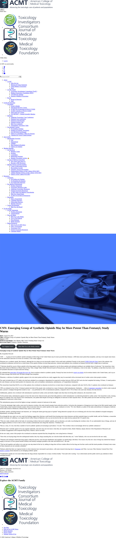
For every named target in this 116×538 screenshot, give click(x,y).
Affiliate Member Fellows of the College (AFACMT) (26, 173)
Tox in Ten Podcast (16, 218)
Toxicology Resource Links (19, 187)
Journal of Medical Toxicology (19, 96)
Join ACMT (7, 137)
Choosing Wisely (16, 231)
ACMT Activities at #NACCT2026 (21, 111)
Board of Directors (16, 99)
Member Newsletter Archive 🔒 (20, 158)
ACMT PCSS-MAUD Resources (20, 195)
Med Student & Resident (18, 145)
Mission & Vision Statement (19, 85)
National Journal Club (17, 122)
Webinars (10, 116)
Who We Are (14, 83)
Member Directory (16, 203)
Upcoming (10, 104)
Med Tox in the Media (17, 216)
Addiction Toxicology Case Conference (22, 117)
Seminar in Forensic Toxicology (20, 130)
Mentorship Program (17, 156)
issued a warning (5, 450)
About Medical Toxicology (18, 86)
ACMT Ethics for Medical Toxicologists (22, 192)
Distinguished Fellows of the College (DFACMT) (25, 171)
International (14, 142)
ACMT (9, 81)
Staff (12, 101)
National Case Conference (18, 119)
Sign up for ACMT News (11, 529)
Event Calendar (15, 106)
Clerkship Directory (16, 200)
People (9, 98)
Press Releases (15, 220)
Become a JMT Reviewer (18, 163)
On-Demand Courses (13, 127)
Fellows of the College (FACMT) (20, 174)
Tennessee (78, 449)
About (5, 80)
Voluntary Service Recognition (19, 169)
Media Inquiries (15, 221)
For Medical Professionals (14, 184)
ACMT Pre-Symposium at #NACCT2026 (23, 109)
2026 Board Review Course (19, 107)
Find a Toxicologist (16, 199)
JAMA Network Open (91, 361)
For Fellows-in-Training (18, 179)
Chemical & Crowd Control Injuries (21, 135)
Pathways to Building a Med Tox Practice (23, 133)
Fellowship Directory (17, 202)
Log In (6, 61)
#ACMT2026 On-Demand (18, 132)
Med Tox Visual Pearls (17, 194)
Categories (10, 177)
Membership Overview (13, 138)
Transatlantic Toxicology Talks (19, 125)
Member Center (15, 151)
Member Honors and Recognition (16, 164)
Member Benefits (9, 148)
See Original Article (7, 346)
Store (12, 88)
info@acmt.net (4, 473)
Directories (10, 197)
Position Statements (16, 186)
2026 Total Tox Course (17, 112)
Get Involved (11, 150)
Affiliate (13, 143)
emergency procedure (95, 388)
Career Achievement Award (19, 166)
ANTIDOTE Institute (17, 94)
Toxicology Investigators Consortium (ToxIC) (24, 91)
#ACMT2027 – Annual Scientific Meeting (23, 114)
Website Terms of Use (10, 534)
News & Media (11, 215)
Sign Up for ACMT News (18, 225)
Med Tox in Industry (17, 124)
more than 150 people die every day (20, 372)
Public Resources (12, 223)
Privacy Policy (8, 532)
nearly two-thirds (78, 372)
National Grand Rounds (18, 120)
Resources (7, 176)
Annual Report (15, 213)
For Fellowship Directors (18, 182)
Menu (2, 9)
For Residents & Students (18, 181)
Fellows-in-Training (16, 146)
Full (12, 140)
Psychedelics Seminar (17, 129)
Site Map (6, 527)
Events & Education (9, 102)
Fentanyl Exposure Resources (19, 190)
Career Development (13, 205)
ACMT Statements (12, 210)
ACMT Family (11, 89)
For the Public (8, 208)
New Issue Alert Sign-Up (18, 161)
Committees (14, 155)
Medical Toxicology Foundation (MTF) (22, 93)
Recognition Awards (17, 168)
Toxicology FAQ (16, 228)
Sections (13, 153)
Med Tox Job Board (16, 207)
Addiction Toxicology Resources (20, 189)
